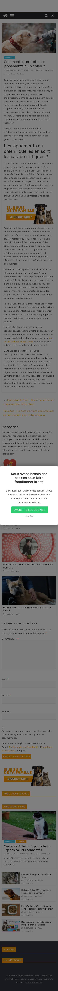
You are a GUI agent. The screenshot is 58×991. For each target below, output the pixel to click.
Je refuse (30, 516)
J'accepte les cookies (29, 509)
